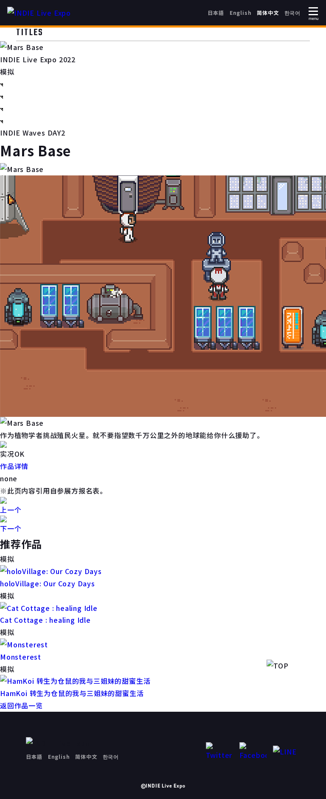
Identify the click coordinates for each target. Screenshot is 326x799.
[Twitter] (219, 751)
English (241, 12)
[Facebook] (253, 751)
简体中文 (267, 12)
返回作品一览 (21, 705)
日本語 (216, 12)
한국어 (292, 12)
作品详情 (14, 466)
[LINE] (286, 752)
